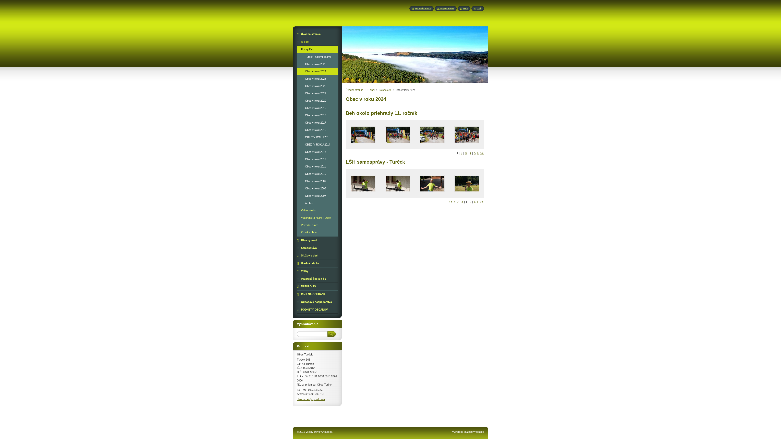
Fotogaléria (385, 90)
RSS (465, 8)
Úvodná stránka (354, 90)
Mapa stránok (447, 8)
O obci (371, 90)
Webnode (478, 432)
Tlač (479, 8)
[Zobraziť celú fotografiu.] (363, 134)
